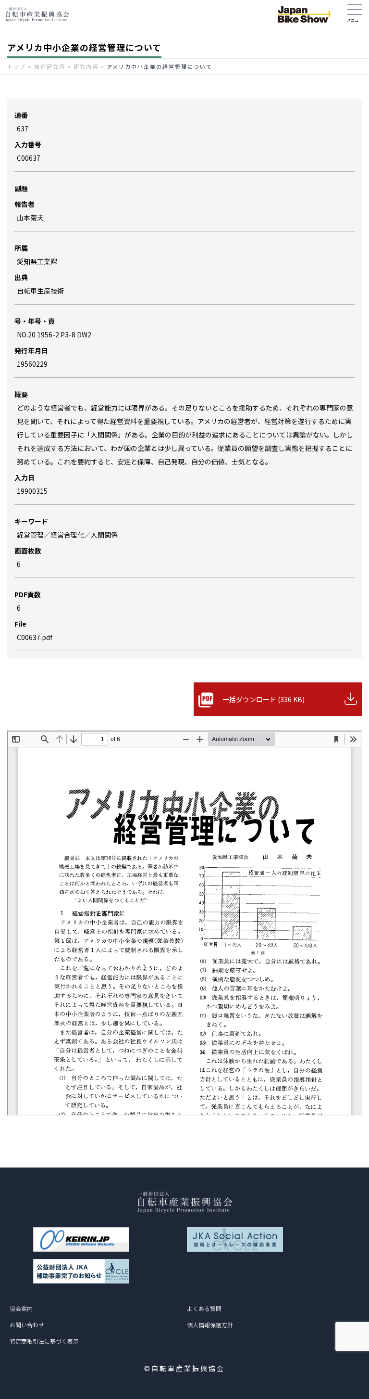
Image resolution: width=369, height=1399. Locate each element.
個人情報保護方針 (210, 1325)
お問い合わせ (27, 1325)
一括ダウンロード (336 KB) (263, 699)
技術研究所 (49, 66)
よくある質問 (204, 1308)
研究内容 (86, 66)
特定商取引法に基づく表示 (44, 1341)
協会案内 (21, 1308)
